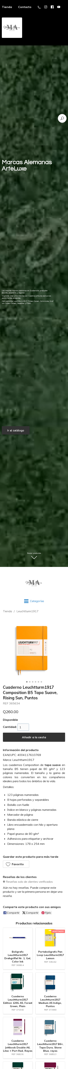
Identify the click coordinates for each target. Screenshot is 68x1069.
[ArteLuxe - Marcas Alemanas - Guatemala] (34, 583)
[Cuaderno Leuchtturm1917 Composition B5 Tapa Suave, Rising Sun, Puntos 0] (34, 648)
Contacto (24, 7)
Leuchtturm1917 (27, 611)
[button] (16, 864)
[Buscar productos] (62, 118)
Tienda (7, 611)
